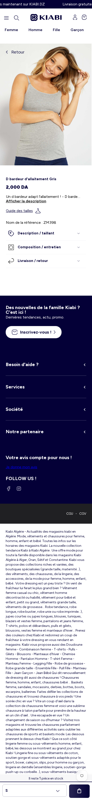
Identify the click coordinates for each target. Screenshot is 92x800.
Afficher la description (26, 201)
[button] (16, 18)
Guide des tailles (19, 211)
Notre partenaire (25, 431)
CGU (69, 514)
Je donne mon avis (21, 467)
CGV (82, 514)
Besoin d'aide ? (22, 364)
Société (14, 409)
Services (15, 387)
